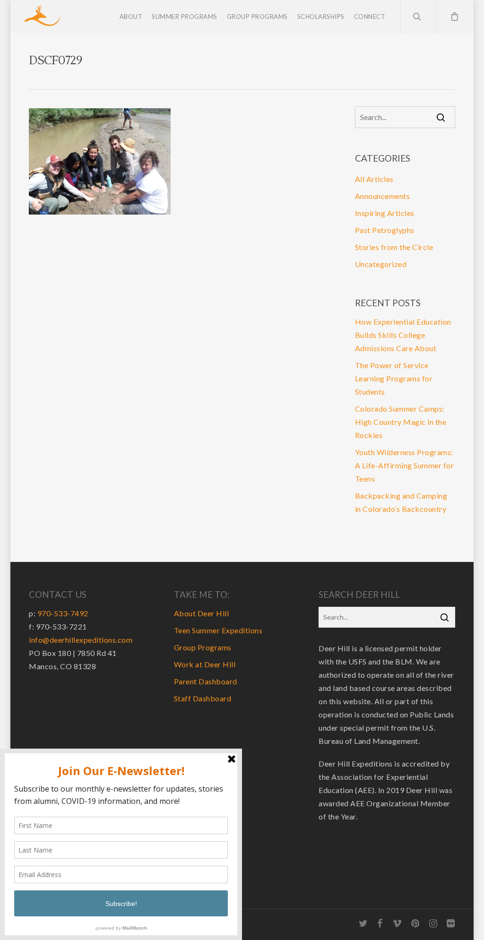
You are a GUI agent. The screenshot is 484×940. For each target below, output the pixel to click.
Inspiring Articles (385, 212)
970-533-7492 (62, 613)
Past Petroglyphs (385, 229)
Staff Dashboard (203, 698)
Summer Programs (184, 16)
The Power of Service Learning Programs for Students (394, 378)
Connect (370, 16)
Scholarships (321, 16)
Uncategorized (381, 263)
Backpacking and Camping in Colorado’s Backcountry (401, 502)
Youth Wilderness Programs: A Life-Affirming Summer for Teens (404, 465)
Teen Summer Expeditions (218, 630)
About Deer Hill (201, 613)
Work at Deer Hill (205, 664)
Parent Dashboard (205, 681)
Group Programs (257, 16)
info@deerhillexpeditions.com (80, 639)
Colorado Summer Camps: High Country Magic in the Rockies (401, 422)
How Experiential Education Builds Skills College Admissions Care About (403, 335)
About (131, 16)
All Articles (374, 178)
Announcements (382, 195)
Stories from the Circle (394, 246)
